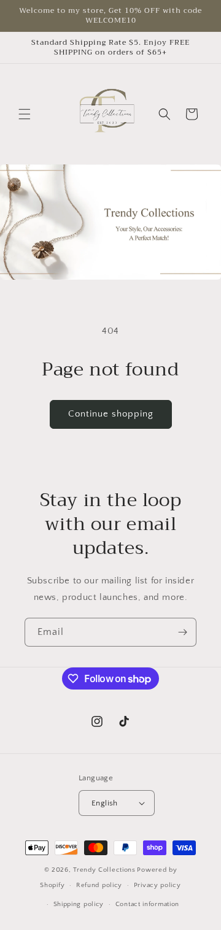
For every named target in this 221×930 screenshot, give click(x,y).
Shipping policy (78, 904)
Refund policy (99, 885)
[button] (24, 114)
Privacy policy (157, 885)
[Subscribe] (182, 632)
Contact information (147, 904)
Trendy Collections (104, 870)
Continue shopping (110, 414)
